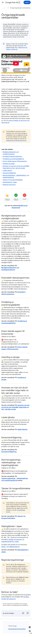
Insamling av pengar (9, 164)
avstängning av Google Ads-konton (16, 140)
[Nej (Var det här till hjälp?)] (27, 613)
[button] (3, 2)
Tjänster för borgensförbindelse (13, 180)
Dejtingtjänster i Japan (10, 182)
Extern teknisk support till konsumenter (15, 161)
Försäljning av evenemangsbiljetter (13, 159)
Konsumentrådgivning (9, 173)
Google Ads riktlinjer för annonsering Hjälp (12, 2)
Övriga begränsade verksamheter (20, 8)
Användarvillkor (21, 629)
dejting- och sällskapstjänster (10, 547)
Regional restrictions (9, 185)
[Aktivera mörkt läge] (30, 627)
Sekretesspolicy (12, 629)
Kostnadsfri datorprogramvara (12, 156)
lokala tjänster (22, 429)
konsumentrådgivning (8, 452)
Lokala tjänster (7, 170)
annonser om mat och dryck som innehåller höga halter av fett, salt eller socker (15, 407)
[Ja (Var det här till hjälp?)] (23, 613)
